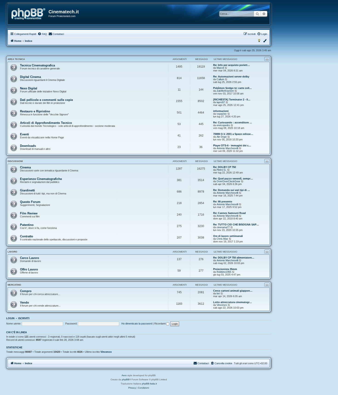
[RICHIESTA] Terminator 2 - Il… (231, 99)
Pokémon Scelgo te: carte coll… (232, 88)
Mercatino (14, 285)
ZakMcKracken (225, 90)
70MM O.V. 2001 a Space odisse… (233, 134)
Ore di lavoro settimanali (228, 236)
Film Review (28, 213)
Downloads (28, 146)
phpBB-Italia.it (149, 383)
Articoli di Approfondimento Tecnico (46, 123)
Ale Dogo (222, 136)
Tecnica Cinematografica (37, 65)
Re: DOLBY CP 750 (224, 167)
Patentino (27, 225)
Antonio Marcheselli (227, 148)
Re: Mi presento (222, 201)
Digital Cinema (30, 77)
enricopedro (223, 125)
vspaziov (222, 113)
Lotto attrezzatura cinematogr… (232, 302)
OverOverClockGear (228, 181)
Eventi (24, 134)
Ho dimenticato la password (136, 323)
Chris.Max (222, 238)
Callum (220, 79)
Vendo (24, 302)
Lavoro (12, 251)
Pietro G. (221, 169)
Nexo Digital (28, 88)
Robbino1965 (224, 271)
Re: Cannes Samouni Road (229, 213)
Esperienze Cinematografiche (41, 179)
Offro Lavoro (29, 269)
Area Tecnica (16, 59)
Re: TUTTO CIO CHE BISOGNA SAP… (236, 224)
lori (218, 293)
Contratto (26, 236)
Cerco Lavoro (29, 258)
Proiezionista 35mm (225, 269)
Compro (26, 291)
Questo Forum (30, 202)
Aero (124, 375)
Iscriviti (23, 318)
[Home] (28, 14)
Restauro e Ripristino (35, 111)
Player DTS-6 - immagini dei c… (232, 145)
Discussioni (15, 161)
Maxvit (220, 67)
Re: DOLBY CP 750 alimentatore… (233, 257)
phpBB (125, 379)
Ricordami (160, 323)
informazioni (221, 111)
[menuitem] (42, 34)
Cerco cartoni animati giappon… (232, 290)
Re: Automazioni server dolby (231, 76)
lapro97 (221, 102)
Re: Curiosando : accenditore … (232, 122)
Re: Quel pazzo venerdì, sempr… (233, 178)
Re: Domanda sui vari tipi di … (231, 190)
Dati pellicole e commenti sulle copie (46, 100)
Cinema (25, 167)
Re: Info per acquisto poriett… (231, 65)
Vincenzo (222, 305)
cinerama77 (223, 227)
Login (10, 318)
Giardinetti (27, 190)
